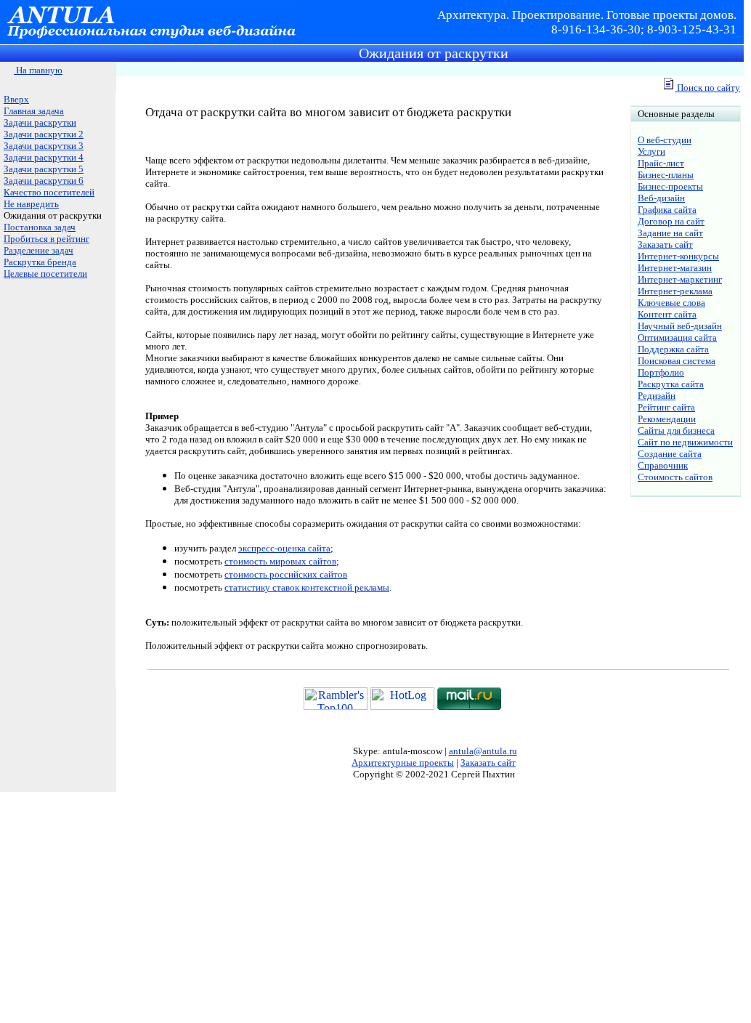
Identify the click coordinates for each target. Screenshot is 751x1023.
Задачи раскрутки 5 (44, 168)
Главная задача (34, 110)
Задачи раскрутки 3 (44, 145)
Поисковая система (676, 360)
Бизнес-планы (666, 174)
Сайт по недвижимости (685, 442)
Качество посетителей (49, 192)
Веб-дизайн (661, 198)
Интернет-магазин (675, 267)
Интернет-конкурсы (678, 256)
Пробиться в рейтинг (46, 238)
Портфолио (661, 372)
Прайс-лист (661, 163)
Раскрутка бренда (40, 261)
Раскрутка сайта (671, 384)
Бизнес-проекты (670, 186)
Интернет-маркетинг (680, 279)
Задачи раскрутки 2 (44, 134)
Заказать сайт (665, 244)
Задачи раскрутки (40, 122)
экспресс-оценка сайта (284, 548)
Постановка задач (40, 227)
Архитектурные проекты (403, 762)
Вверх (16, 99)
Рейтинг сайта (666, 407)
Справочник (663, 465)
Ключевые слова (671, 302)
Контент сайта (667, 314)
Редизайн (656, 395)
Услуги (651, 151)
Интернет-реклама (675, 291)
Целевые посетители (45, 273)
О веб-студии (664, 139)
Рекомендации (667, 418)
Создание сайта (670, 453)
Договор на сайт (671, 221)
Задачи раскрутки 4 (44, 157)
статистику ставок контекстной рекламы (306, 587)
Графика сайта (667, 209)
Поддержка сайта (673, 349)
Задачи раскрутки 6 (44, 180)
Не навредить (31, 203)
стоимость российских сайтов (285, 574)
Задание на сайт (670, 232)
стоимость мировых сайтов (280, 561)
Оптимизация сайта (677, 337)
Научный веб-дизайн (680, 325)
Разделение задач (38, 250)
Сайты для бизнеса (676, 430)
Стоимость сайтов (675, 477)
